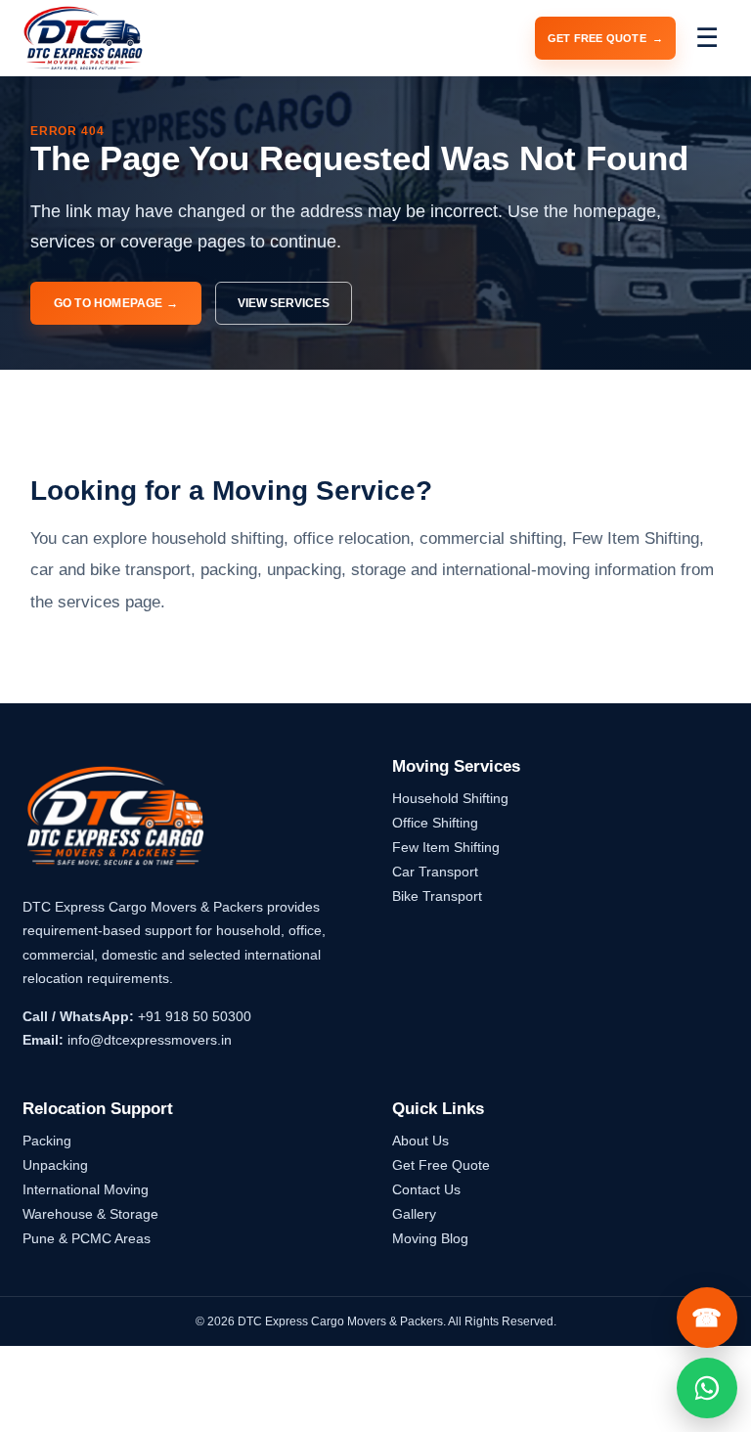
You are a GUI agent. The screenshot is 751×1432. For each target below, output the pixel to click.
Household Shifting (450, 798)
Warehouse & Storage (90, 1214)
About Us (420, 1140)
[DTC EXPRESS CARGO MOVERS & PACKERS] (83, 38)
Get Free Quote (441, 1165)
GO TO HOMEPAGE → (116, 303)
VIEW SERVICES (284, 303)
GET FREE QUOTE (605, 38)
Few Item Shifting (446, 847)
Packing (46, 1140)
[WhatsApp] (707, 1388)
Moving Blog (430, 1238)
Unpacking (55, 1165)
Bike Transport (437, 896)
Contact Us (426, 1189)
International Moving (85, 1189)
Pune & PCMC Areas (86, 1238)
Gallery (414, 1214)
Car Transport (435, 871)
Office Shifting (435, 822)
